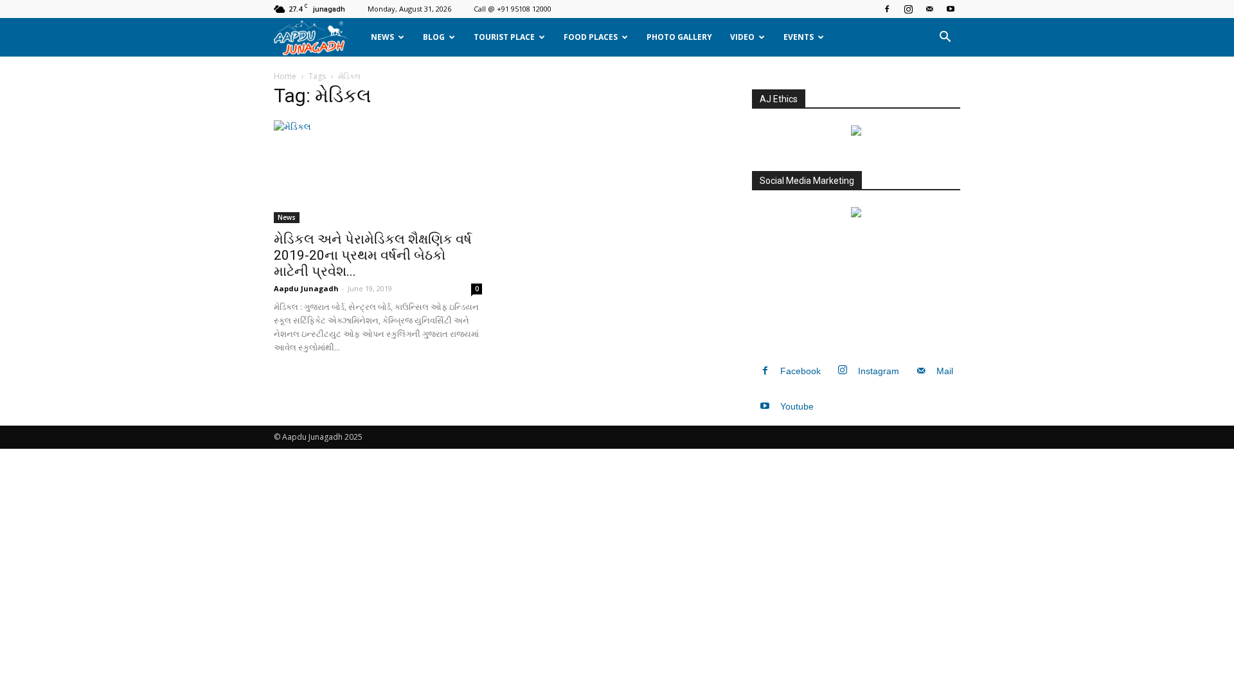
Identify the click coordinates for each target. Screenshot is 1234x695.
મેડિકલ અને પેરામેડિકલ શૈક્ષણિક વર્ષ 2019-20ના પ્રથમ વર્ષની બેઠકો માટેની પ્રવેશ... (373, 255)
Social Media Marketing (807, 181)
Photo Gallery (679, 37)
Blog (434, 37)
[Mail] (929, 9)
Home (285, 76)
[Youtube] (950, 9)
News (382, 37)
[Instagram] (908, 9)
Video (742, 37)
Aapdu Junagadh (306, 288)
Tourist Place (504, 37)
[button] (944, 37)
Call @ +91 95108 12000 (512, 9)
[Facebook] (887, 9)
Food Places (591, 37)
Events (798, 37)
